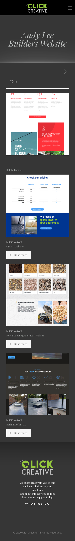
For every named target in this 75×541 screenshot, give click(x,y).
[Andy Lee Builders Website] (37, 124)
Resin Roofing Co (16, 424)
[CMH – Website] (37, 206)
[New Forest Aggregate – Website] (37, 295)
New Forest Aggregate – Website (25, 335)
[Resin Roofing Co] (37, 384)
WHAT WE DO (37, 503)
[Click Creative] (37, 7)
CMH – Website (15, 246)
